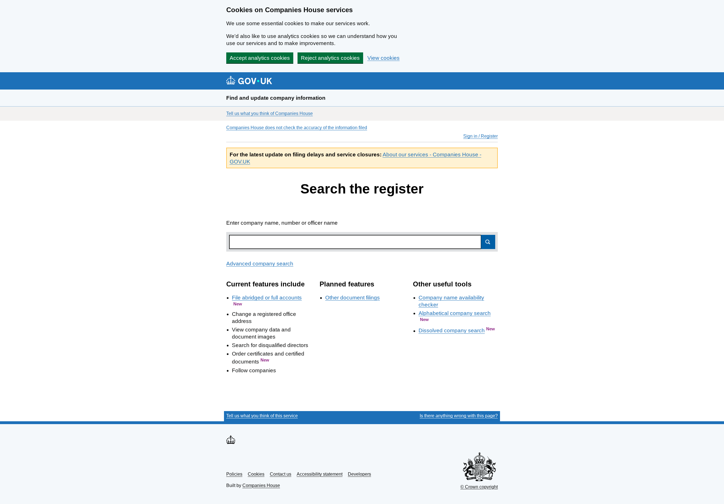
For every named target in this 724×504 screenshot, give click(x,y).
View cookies (383, 58)
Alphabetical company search (455, 313)
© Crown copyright (479, 486)
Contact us (280, 474)
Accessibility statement (319, 474)
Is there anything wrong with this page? (459, 415)
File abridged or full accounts (267, 298)
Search (488, 242)
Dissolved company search (452, 331)
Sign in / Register (480, 136)
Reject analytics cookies (330, 58)
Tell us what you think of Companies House (269, 113)
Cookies (256, 474)
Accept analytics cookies (260, 58)
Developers (359, 474)
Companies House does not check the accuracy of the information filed (296, 127)
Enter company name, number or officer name (282, 223)
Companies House (261, 485)
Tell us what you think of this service (262, 415)
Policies (234, 474)
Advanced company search (259, 264)
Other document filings (352, 298)
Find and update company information (276, 98)
